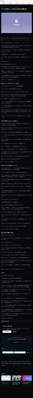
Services (4, 3)
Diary (23, 3)
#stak (2, 361)
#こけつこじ (15, 361)
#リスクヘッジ (27, 361)
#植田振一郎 (29, 363)
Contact (29, 3)
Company (10, 3)
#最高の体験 (25, 363)
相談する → (15, 331)
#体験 (2, 363)
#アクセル (6, 361)
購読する (28, 352)
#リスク (23, 361)
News (16, 3)
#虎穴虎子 (3, 365)
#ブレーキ (19, 361)
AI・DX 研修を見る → (6, 331)
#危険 (10, 363)
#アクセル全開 (10, 361)
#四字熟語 (18, 363)
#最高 (21, 363)
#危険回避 (14, 363)
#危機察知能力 (6, 363)
